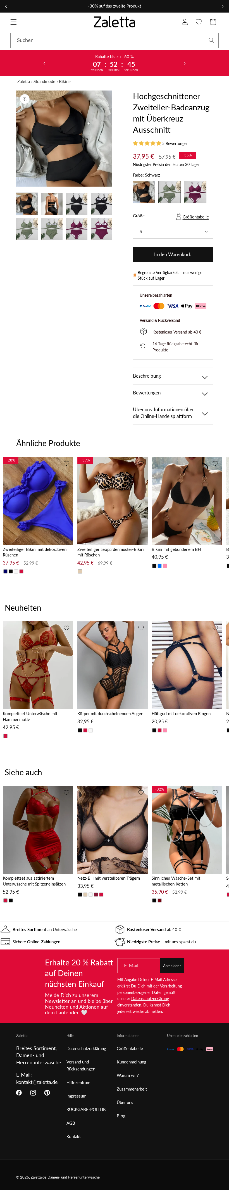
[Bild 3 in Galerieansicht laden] (77, 204)
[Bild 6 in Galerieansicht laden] (52, 229)
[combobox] (114, 40)
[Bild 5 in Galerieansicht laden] (27, 229)
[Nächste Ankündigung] (223, 6)
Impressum (76, 1095)
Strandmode (44, 81)
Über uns (125, 1102)
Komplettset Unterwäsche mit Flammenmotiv (30, 716)
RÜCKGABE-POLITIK (86, 1109)
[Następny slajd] (184, 63)
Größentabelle (196, 216)
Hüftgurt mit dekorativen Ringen (181, 713)
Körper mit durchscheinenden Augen (110, 713)
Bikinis (65, 81)
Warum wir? (128, 1075)
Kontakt (73, 1136)
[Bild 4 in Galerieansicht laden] (102, 204)
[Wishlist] (199, 22)
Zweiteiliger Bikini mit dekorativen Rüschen (34, 552)
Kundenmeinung (131, 1061)
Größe (139, 215)
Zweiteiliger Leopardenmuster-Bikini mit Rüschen (110, 552)
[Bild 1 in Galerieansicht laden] (27, 204)
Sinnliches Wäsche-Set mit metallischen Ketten (176, 880)
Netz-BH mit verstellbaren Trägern (108, 877)
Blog (121, 1115)
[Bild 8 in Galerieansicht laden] (102, 229)
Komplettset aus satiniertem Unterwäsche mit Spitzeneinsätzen (34, 880)
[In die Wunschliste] (66, 463)
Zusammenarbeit (132, 1088)
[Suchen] (211, 40)
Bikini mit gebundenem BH (176, 549)
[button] (13, 22)
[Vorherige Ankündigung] (6, 6)
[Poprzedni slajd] (44, 63)
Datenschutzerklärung (150, 998)
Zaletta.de (38, 1177)
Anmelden (171, 965)
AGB (70, 1122)
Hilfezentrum (78, 1082)
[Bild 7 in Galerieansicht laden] (77, 229)
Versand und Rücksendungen (80, 1065)
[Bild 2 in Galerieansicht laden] (52, 204)
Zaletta (23, 81)
